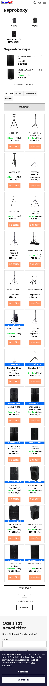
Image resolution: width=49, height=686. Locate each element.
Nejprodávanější (30, 93)
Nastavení (23, 671)
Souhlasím (23, 679)
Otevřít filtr (25, 107)
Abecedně (8, 98)
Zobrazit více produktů (24, 84)
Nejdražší (18, 93)
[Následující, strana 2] (24, 595)
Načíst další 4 (24, 588)
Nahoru (25, 607)
